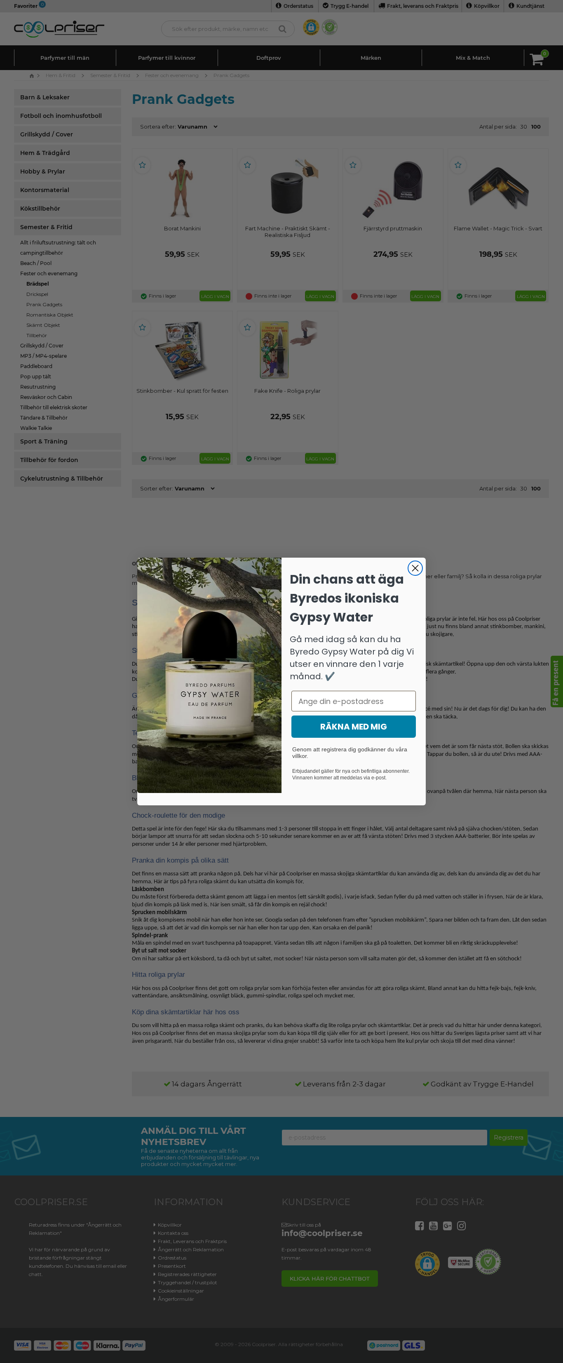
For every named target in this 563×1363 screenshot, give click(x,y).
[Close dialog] (415, 568)
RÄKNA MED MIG (353, 726)
